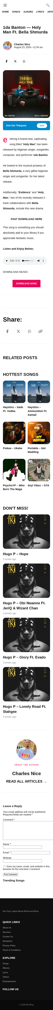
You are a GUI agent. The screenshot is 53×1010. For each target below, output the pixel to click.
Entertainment (9, 981)
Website (7, 858)
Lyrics (40, 11)
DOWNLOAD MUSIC (15, 271)
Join (42, 125)
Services (7, 932)
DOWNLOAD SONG (26, 283)
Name (7, 844)
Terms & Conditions (12, 950)
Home (5, 11)
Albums (28, 11)
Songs (16, 11)
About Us (7, 927)
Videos (6, 977)
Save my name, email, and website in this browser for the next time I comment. (26, 867)
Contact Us (8, 936)
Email (6, 852)
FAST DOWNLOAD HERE (26, 219)
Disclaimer (7, 941)
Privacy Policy (9, 945)
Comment (9, 819)
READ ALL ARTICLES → (26, 781)
